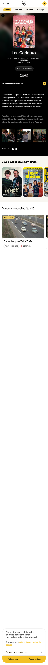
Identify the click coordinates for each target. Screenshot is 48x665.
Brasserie (29, 10)
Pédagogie (41, 10)
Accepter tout (35, 659)
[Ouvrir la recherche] (2, 3)
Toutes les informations (12, 84)
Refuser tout (13, 659)
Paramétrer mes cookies (16, 652)
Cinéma (7, 10)
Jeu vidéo (18, 10)
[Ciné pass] (7, 3)
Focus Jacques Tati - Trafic (18, 241)
